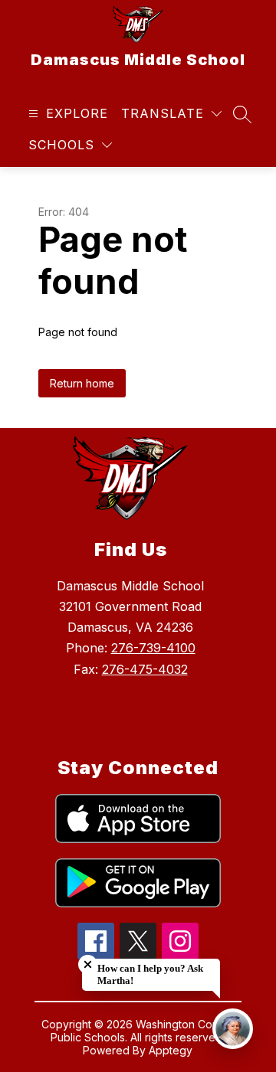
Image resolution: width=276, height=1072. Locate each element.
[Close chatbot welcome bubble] (87, 964)
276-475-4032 (145, 669)
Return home (82, 383)
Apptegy (170, 1050)
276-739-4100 (153, 647)
